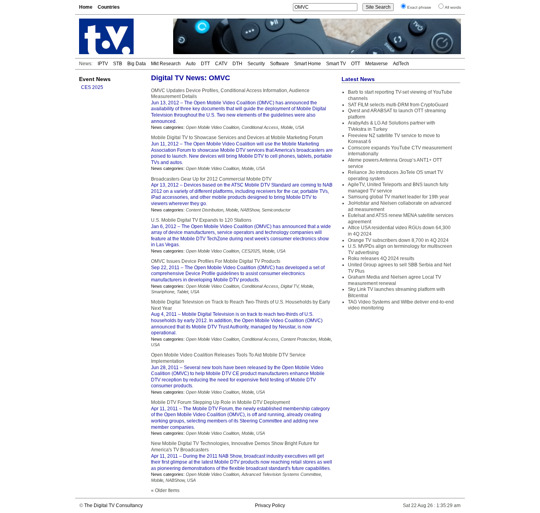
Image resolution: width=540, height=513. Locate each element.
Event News (95, 79)
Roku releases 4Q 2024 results (381, 258)
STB (117, 63)
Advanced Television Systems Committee (281, 474)
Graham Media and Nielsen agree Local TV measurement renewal (394, 280)
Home (86, 7)
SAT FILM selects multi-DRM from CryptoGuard (398, 105)
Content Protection (298, 339)
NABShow (249, 209)
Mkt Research (166, 63)
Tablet (182, 291)
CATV (221, 63)
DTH (237, 63)
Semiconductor (276, 209)
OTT (355, 63)
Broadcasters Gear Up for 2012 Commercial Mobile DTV (211, 179)
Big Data (136, 63)
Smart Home (307, 63)
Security (256, 63)
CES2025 (251, 251)
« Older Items (165, 490)
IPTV (103, 63)
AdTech (401, 63)
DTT (205, 63)
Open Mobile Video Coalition (212, 127)
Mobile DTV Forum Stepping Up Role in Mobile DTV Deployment (220, 402)
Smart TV (336, 63)
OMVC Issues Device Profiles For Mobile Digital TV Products (215, 261)
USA (299, 127)
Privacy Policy (270, 505)
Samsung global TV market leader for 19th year (398, 197)
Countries (109, 7)
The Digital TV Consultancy (113, 505)
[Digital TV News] (121, 36)
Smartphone (162, 291)
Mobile (287, 127)
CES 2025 (92, 87)
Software (279, 63)
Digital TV (289, 286)
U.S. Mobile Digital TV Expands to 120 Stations (201, 220)
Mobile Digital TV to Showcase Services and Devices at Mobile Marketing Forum (237, 137)
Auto (191, 63)
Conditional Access (260, 127)
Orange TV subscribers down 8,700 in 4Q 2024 (398, 240)
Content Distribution (204, 209)
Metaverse (376, 63)
